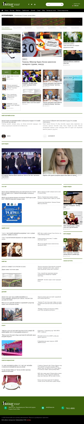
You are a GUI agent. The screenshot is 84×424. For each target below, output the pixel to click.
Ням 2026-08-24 (28, 27)
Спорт (38, 10)
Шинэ (6, 72)
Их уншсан (15, 72)
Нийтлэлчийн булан (8, 115)
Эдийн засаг (25, 10)
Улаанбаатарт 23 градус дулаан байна (24, 15)
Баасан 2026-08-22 (52, 27)
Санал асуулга (68, 260)
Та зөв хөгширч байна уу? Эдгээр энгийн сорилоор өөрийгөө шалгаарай (17, 366)
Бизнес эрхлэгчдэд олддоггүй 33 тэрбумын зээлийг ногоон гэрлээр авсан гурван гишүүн (49, 380)
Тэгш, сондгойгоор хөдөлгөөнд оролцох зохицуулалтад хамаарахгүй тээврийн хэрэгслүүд (12, 96)
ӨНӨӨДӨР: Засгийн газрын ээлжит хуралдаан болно (13, 105)
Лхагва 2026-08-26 (5, 27)
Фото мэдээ (67, 233)
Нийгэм (18, 10)
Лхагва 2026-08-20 (75, 27)
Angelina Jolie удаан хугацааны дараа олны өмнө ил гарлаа (59, 175)
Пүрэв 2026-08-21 (63, 27)
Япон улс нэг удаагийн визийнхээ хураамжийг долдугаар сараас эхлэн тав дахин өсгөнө (17, 298)
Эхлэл (6, 10)
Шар (43, 10)
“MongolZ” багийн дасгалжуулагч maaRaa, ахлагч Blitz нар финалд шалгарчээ (48, 309)
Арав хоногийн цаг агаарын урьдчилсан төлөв (71, 46)
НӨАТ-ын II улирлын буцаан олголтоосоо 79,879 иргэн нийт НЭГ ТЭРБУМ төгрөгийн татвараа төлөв (19, 193)
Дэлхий (33, 10)
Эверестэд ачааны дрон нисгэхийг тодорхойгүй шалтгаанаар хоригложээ (49, 297)
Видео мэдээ (67, 186)
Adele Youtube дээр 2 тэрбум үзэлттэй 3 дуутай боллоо (71, 226)
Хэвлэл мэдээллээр (63, 10)
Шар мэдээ (5, 143)
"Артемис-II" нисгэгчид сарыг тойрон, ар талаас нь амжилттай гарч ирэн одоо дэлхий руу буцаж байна (50, 303)
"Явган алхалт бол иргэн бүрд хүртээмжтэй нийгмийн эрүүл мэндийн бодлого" (18, 331)
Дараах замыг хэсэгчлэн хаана (13, 76)
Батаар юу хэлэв (51, 10)
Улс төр (12, 10)
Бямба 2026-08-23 (40, 27)
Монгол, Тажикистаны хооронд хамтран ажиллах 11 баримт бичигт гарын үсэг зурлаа (49, 197)
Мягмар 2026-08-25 (17, 27)
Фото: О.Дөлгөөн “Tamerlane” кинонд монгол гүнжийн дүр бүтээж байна (71, 254)
